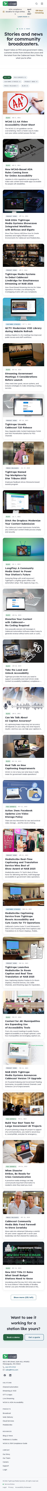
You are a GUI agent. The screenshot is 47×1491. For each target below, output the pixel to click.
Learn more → (23, 17)
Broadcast (7, 1413)
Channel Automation (10, 1387)
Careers (6, 1462)
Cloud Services (8, 1421)
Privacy (10, 1487)
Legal (5, 1487)
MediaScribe (7, 1425)
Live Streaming (8, 1398)
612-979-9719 (10, 1367)
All (7, 77)
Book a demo (13, 1337)
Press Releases (11, 86)
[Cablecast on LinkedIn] (10, 1375)
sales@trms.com (11, 1370)
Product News (31, 81)
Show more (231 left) (23, 1297)
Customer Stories (12, 81)
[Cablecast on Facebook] (5, 1375)
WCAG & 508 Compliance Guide (15, 1443)
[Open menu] (42, 3)
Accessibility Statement (23, 1487)
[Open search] (36, 3)
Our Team (6, 1458)
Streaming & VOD (9, 1391)
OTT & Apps (7, 1395)
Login (5, 1470)
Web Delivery (8, 1417)
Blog (25, 86)
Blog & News (8, 1436)
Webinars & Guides (10, 1440)
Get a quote (34, 1337)
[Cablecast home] (10, 3)
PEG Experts (20, 77)
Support (6, 1466)
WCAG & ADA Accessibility (13, 1402)
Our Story (6, 1454)
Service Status (9, 1484)
